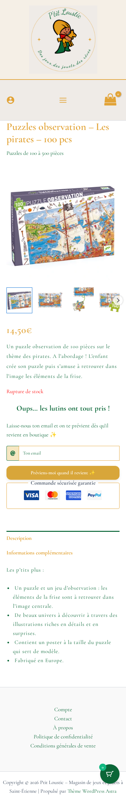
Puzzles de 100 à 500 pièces (35, 153)
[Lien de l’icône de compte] (10, 100)
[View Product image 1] (19, 300)
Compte (63, 709)
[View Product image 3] (81, 300)
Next (118, 300)
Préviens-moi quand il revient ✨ (63, 473)
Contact (63, 718)
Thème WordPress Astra (92, 791)
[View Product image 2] (50, 300)
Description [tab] (19, 538)
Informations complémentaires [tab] (39, 552)
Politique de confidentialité (63, 736)
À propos (63, 727)
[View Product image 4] (111, 300)
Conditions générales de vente (63, 745)
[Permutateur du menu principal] (63, 100)
